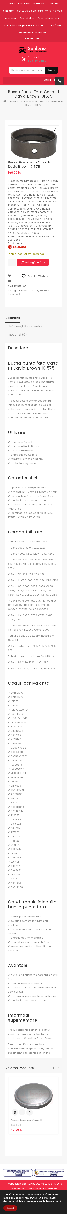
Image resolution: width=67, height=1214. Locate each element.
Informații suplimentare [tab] (26, 326)
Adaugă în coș (35, 262)
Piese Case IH (30, 290)
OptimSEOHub (44, 1183)
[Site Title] (33, 49)
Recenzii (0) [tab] (18, 335)
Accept (10, 1208)
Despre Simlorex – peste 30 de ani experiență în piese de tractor (32, 11)
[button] (47, 80)
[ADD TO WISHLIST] (22, 1112)
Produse (15, 101)
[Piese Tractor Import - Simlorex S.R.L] (5, 101)
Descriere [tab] (12, 318)
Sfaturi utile (27, 18)
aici (58, 1201)
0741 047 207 (37, 61)
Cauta (51, 70)
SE (20, 294)
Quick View (29, 1112)
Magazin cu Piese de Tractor (27, 3)
